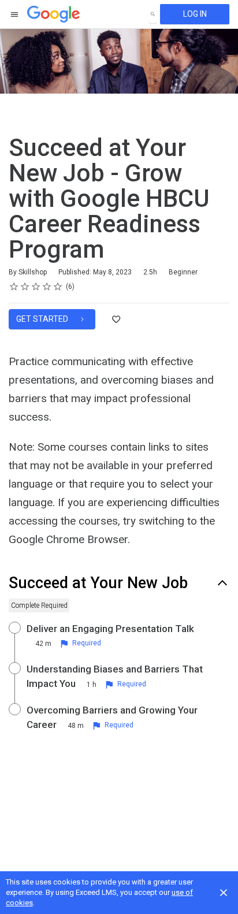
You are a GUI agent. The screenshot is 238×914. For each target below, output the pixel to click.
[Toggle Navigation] (15, 14)
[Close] (223, 892)
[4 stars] (47, 286)
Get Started (43, 319)
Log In (195, 13)
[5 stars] (58, 286)
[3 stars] (36, 286)
